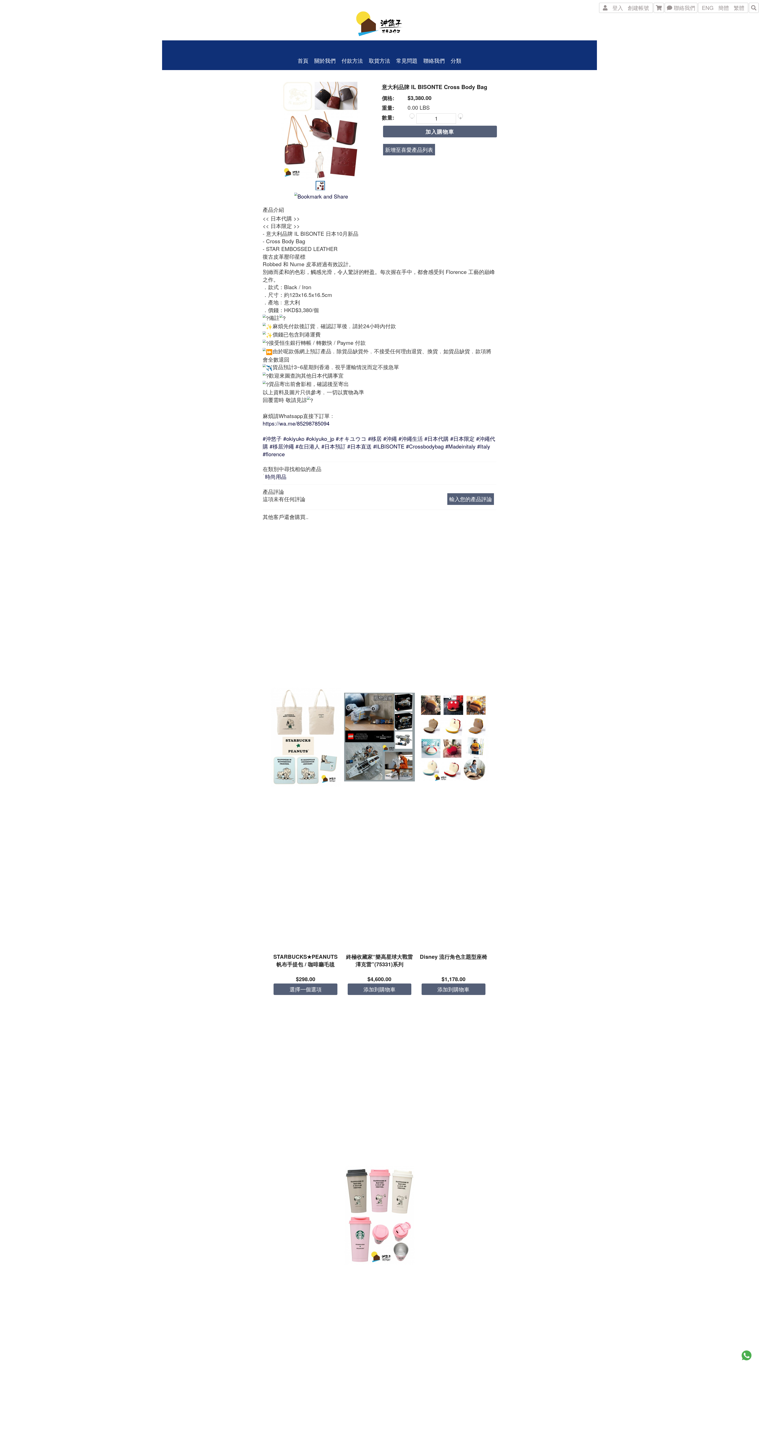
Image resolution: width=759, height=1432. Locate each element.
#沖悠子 (272, 438)
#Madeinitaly (460, 446)
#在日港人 (307, 446)
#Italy (483, 446)
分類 (456, 60)
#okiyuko (293, 438)
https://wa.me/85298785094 (296, 423)
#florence (274, 454)
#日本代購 (436, 438)
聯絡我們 (683, 7)
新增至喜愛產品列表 (409, 149)
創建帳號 (638, 7)
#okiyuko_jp (320, 438)
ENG (708, 7)
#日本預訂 (333, 446)
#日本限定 (462, 438)
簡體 (723, 7)
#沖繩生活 (410, 438)
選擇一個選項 (306, 989)
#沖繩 (390, 438)
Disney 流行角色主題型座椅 (453, 956)
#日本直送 (359, 446)
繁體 (739, 7)
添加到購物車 (379, 989)
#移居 (375, 438)
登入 (617, 7)
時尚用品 (275, 476)
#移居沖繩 (282, 446)
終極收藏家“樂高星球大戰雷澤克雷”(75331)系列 (379, 960)
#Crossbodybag (425, 446)
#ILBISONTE (388, 446)
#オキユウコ (351, 438)
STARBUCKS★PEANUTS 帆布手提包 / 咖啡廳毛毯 (305, 960)
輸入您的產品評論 (470, 499)
